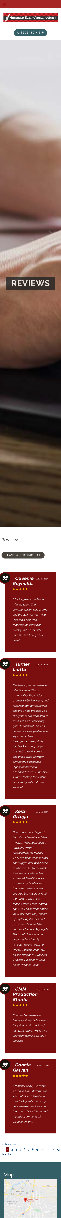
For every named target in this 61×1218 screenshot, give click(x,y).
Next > (6, 1154)
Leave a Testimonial (23, 555)
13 (58, 1149)
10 (42, 1149)
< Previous (9, 1144)
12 (52, 1149)
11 (47, 1149)
